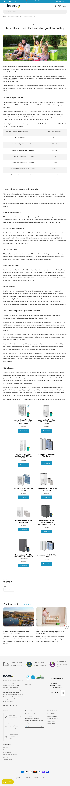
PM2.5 (17, 105)
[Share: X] (7, 582)
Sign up (63, 692)
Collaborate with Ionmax (10, 755)
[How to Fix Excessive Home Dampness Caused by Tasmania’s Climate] (18, 616)
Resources (10, 16)
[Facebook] (4, 1)
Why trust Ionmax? (52, 718)
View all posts (27, 604)
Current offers (51, 723)
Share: (5, 579)
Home (4, 16)
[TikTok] (13, 1)
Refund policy (51, 721)
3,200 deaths (47, 69)
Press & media (7, 752)
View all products (52, 716)
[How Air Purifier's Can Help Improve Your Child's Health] (51, 616)
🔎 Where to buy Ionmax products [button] (34, 727)
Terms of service (7, 760)
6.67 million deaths (30, 67)
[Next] (67, 627)
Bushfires (6, 344)
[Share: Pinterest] (9, 582)
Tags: (4, 586)
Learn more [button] (28, 684)
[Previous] (3, 627)
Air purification (9, 590)
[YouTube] (10, 1)
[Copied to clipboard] (12, 582)
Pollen (5, 353)
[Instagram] (7, 1)
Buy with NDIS (51, 714)
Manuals (5, 747)
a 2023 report (10, 79)
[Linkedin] (15, 1)
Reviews (5, 757)
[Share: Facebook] (4, 582)
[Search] (64, 12)
